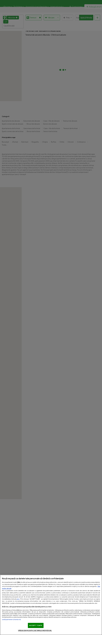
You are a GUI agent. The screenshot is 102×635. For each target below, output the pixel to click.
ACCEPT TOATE (35, 625)
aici (18, 599)
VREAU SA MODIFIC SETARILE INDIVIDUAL (35, 630)
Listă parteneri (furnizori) (11, 619)
